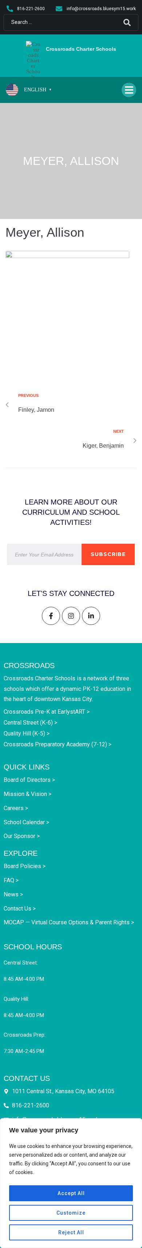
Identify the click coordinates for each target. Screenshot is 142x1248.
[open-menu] (129, 90)
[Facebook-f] (51, 616)
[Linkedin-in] (91, 616)
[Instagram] (71, 616)
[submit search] (127, 22)
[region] (71, 1183)
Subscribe (108, 554)
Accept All (71, 1193)
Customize (71, 1213)
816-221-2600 (30, 1105)
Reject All (71, 1232)
